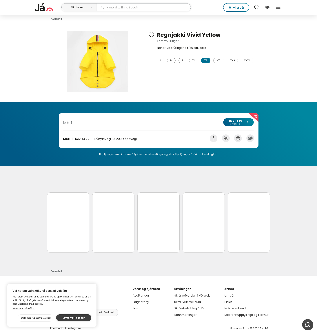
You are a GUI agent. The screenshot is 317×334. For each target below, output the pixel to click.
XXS (232, 60)
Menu (278, 7)
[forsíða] (48, 7)
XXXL (247, 60)
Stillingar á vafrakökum (36, 317)
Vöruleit (56, 19)
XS (205, 60)
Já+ (135, 308)
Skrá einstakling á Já (189, 308)
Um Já (229, 295)
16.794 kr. (236, 122)
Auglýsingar (141, 295)
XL (193, 60)
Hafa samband (235, 308)
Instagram (74, 328)
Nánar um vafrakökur (23, 308)
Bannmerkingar (185, 315)
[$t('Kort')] (267, 7)
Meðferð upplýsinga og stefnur (246, 315)
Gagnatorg (141, 302)
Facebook (56, 328)
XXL (218, 60)
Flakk (228, 302)
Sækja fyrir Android (101, 312)
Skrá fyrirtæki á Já (187, 302)
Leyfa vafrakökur (74, 317)
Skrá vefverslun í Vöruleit (192, 295)
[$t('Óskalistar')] (256, 7)
